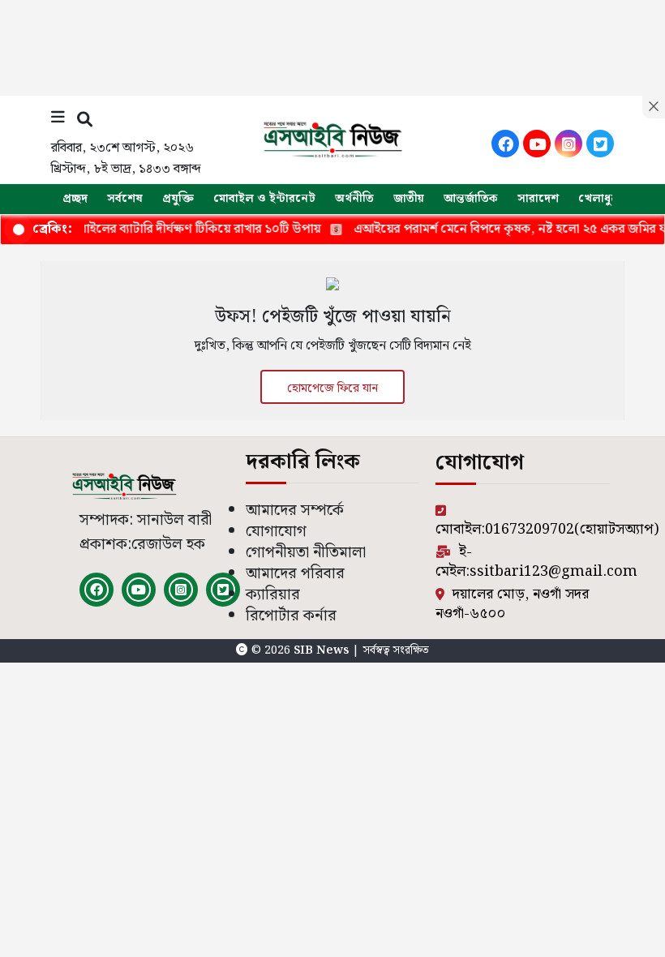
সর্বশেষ (125, 199)
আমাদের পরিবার (295, 573)
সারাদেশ (538, 199)
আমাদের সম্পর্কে (295, 510)
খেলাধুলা (600, 199)
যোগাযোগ (276, 531)
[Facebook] (505, 143)
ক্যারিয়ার (273, 594)
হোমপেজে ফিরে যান (332, 388)
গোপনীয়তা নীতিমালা (306, 552)
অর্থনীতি (354, 199)
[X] (600, 143)
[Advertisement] (332, 44)
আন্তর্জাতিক (471, 199)
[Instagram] (568, 143)
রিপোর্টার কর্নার (291, 616)
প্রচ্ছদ (75, 199)
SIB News (323, 650)
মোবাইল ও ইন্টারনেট (264, 199)
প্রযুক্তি (178, 199)
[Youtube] (537, 143)
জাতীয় (408, 199)
